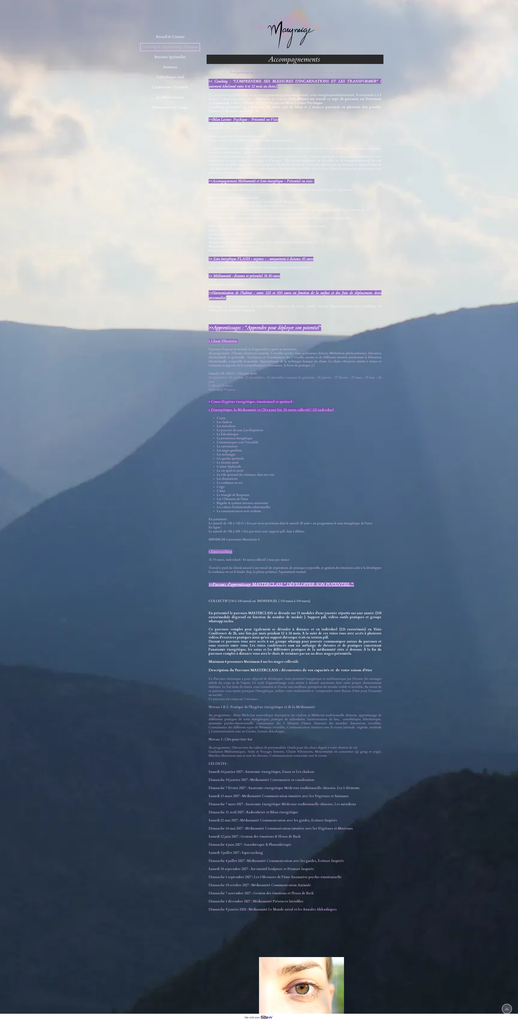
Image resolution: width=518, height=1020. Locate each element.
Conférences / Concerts (170, 87)
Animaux (170, 67)
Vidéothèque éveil (170, 77)
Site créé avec (252, 1017)
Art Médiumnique (170, 97)
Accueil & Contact (170, 36)
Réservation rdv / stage (170, 107)
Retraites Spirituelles (170, 57)
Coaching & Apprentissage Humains (170, 46)
